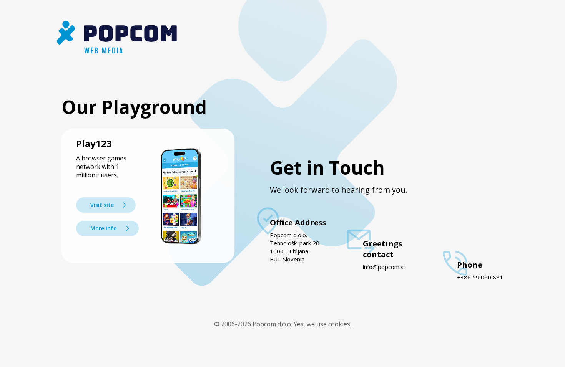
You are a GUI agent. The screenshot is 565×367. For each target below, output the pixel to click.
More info (103, 228)
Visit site (102, 204)
